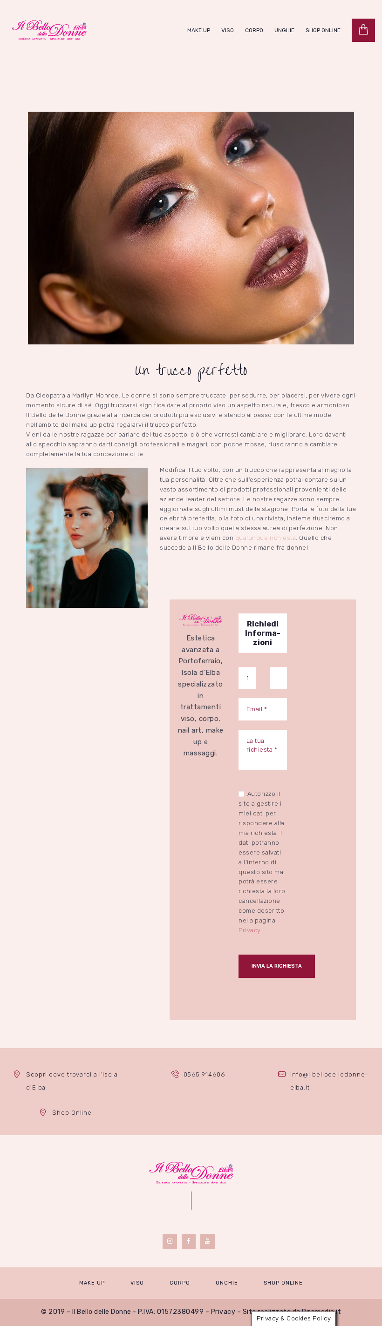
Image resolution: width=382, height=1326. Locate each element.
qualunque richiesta (265, 537)
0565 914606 (204, 1074)
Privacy (250, 930)
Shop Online (72, 1112)
